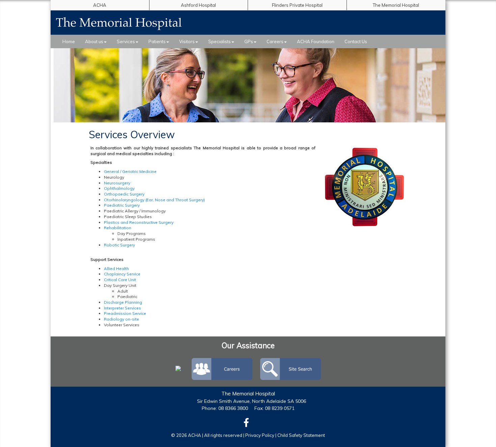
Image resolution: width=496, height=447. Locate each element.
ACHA (99, 5)
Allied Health (116, 268)
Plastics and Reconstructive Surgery (138, 222)
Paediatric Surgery (122, 205)
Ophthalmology (119, 188)
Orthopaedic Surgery (124, 194)
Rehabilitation (117, 227)
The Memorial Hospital (396, 5)
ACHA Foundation (315, 41)
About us (94, 41)
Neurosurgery (117, 182)
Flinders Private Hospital (297, 5)
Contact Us (356, 41)
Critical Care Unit (120, 279)
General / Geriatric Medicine (130, 171)
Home (68, 41)
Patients (157, 41)
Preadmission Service (125, 313)
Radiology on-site (121, 319)
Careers (275, 41)
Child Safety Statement (301, 435)
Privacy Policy (259, 435)
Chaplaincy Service (122, 273)
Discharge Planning (123, 302)
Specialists (219, 41)
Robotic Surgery (119, 244)
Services (126, 41)
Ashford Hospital (198, 5)
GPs (248, 41)
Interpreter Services (122, 307)
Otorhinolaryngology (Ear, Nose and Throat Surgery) (154, 199)
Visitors (187, 41)
